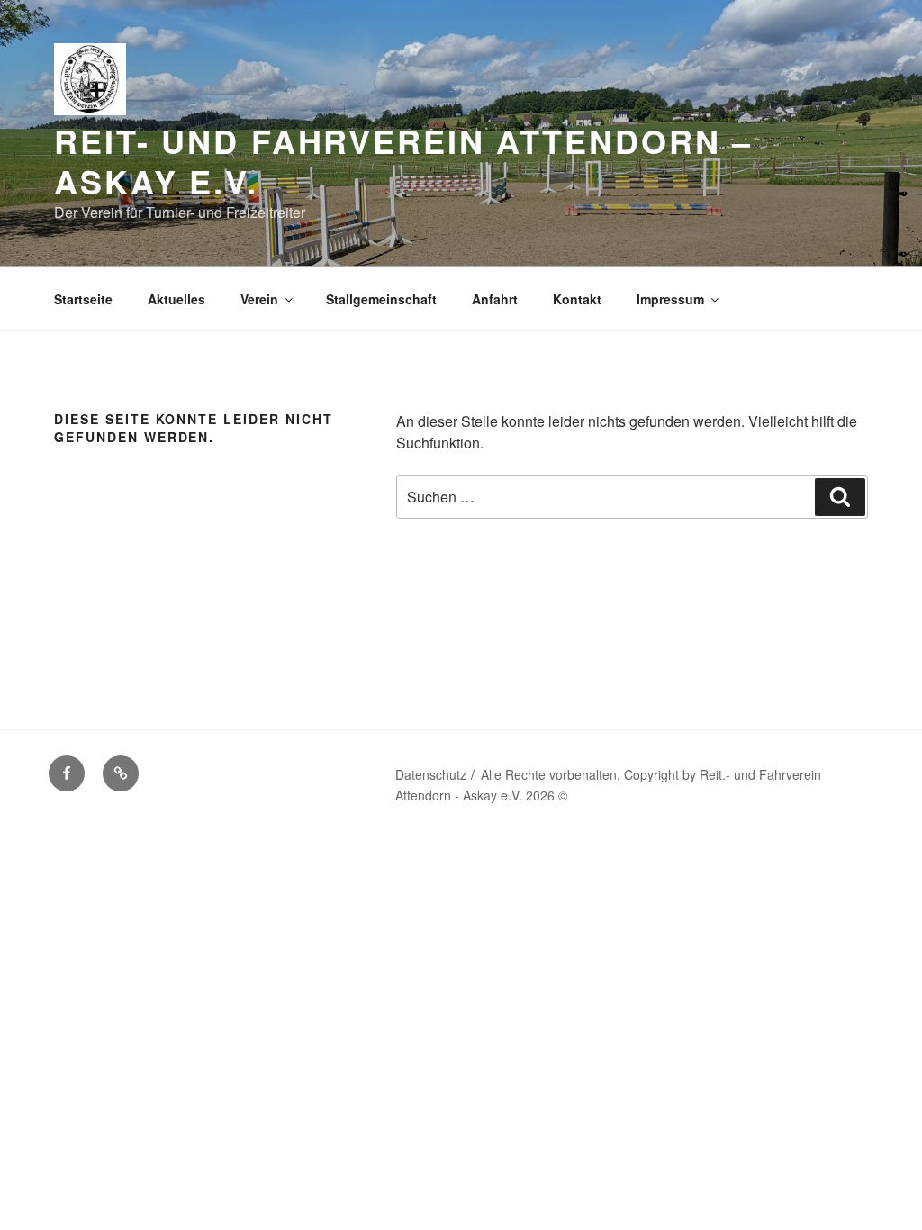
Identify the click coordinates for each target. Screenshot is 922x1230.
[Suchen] (840, 497)
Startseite (83, 299)
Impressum (670, 299)
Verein (259, 299)
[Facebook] (67, 773)
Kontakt (577, 299)
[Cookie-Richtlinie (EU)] (121, 773)
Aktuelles (176, 299)
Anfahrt (495, 299)
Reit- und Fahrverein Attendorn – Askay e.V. (403, 160)
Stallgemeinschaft (381, 299)
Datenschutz (430, 774)
